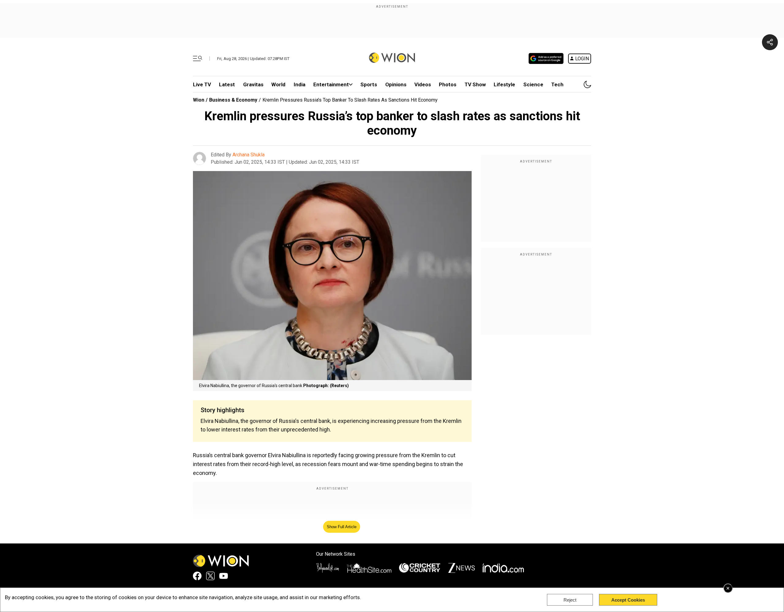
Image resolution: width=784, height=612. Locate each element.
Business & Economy (233, 100)
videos (422, 84)
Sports (368, 84)
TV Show (475, 84)
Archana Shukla (248, 155)
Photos (447, 84)
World (278, 84)
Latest (227, 84)
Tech (557, 84)
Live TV (202, 84)
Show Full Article (341, 526)
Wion (198, 100)
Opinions (395, 84)
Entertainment (331, 84)
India (299, 84)
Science (533, 84)
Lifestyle (504, 84)
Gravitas (253, 84)
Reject (570, 600)
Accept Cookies (628, 600)
